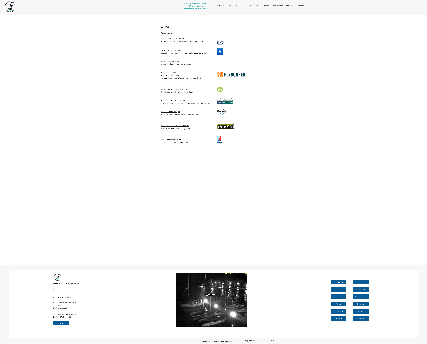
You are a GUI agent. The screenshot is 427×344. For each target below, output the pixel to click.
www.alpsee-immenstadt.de (173, 100)
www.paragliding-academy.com (174, 89)
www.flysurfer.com (169, 72)
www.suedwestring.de (170, 111)
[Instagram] (53, 288)
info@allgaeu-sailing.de (67, 314)
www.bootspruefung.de (171, 50)
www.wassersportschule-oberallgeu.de (216, 341)
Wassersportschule (61, 283)
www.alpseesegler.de (170, 61)
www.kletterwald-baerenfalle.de (175, 125)
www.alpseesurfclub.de (171, 139)
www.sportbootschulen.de (172, 38)
